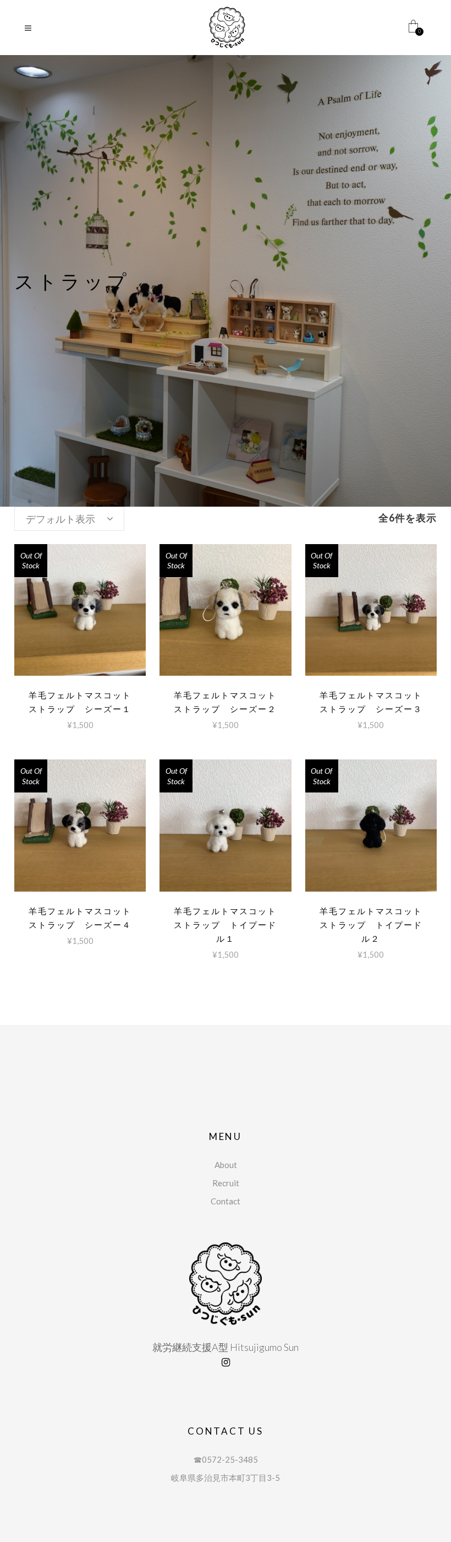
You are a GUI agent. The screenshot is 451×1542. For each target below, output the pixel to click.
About (226, 1165)
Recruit (225, 1183)
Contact (225, 1201)
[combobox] (69, 519)
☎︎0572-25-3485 (226, 1459)
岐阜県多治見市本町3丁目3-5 (225, 1478)
